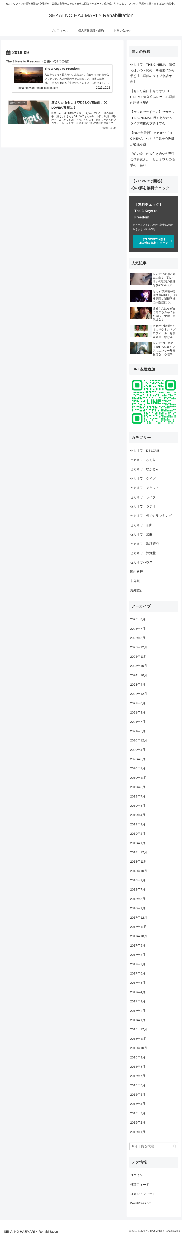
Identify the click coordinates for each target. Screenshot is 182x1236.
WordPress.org (140, 1203)
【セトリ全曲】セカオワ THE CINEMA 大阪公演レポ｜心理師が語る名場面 (152, 96)
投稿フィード (139, 1184)
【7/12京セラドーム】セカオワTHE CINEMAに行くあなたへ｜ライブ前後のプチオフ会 (152, 117)
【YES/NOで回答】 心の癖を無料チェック (157, 241)
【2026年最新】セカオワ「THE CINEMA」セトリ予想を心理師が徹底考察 (153, 138)
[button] (175, 1146)
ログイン (136, 1175)
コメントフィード (143, 1194)
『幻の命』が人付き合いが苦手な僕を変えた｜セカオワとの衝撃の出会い (152, 159)
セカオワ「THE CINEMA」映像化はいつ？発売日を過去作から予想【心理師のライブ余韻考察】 (152, 73)
